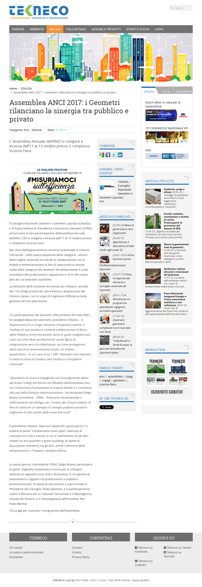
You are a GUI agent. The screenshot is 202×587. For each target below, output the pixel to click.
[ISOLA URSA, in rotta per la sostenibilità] (167, 115)
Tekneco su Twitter (179, 547)
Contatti (77, 547)
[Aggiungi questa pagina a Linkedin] (120, 154)
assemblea (115, 376)
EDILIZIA (55, 29)
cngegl (106, 380)
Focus (166, 91)
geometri (119, 380)
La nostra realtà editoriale (26, 552)
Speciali (149, 91)
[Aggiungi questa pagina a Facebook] (108, 154)
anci (102, 376)
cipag (129, 376)
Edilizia (37, 130)
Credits (76, 552)
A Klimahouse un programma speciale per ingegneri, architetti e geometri (114, 303)
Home (13, 88)
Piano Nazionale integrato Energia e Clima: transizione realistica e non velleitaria (175, 299)
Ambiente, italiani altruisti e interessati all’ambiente (176, 271)
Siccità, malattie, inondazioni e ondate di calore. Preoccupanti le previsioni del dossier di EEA (176, 221)
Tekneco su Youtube (172, 554)
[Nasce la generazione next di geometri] (153, 251)
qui (20, 510)
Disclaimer (16, 557)
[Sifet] (167, 156)
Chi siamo (15, 547)
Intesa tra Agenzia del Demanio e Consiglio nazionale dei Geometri (115, 282)
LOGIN (159, 29)
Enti (26, 130)
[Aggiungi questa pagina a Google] (101, 154)
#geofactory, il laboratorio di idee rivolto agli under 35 (116, 246)
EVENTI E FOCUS (137, 29)
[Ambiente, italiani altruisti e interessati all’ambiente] (153, 276)
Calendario (184, 91)
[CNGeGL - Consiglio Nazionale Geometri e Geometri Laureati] (107, 187)
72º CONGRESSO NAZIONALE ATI (166, 128)
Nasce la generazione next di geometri (123, 229)
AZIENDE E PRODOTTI (106, 29)
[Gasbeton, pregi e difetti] (153, 196)
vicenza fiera (107, 384)
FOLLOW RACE (76, 29)
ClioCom (57, 580)
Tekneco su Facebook (144, 549)
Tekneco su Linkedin (144, 563)
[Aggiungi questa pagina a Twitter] (114, 154)
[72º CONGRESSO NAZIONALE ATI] (167, 137)
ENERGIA (18, 29)
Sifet (148, 150)
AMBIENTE (37, 29)
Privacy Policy (81, 557)
